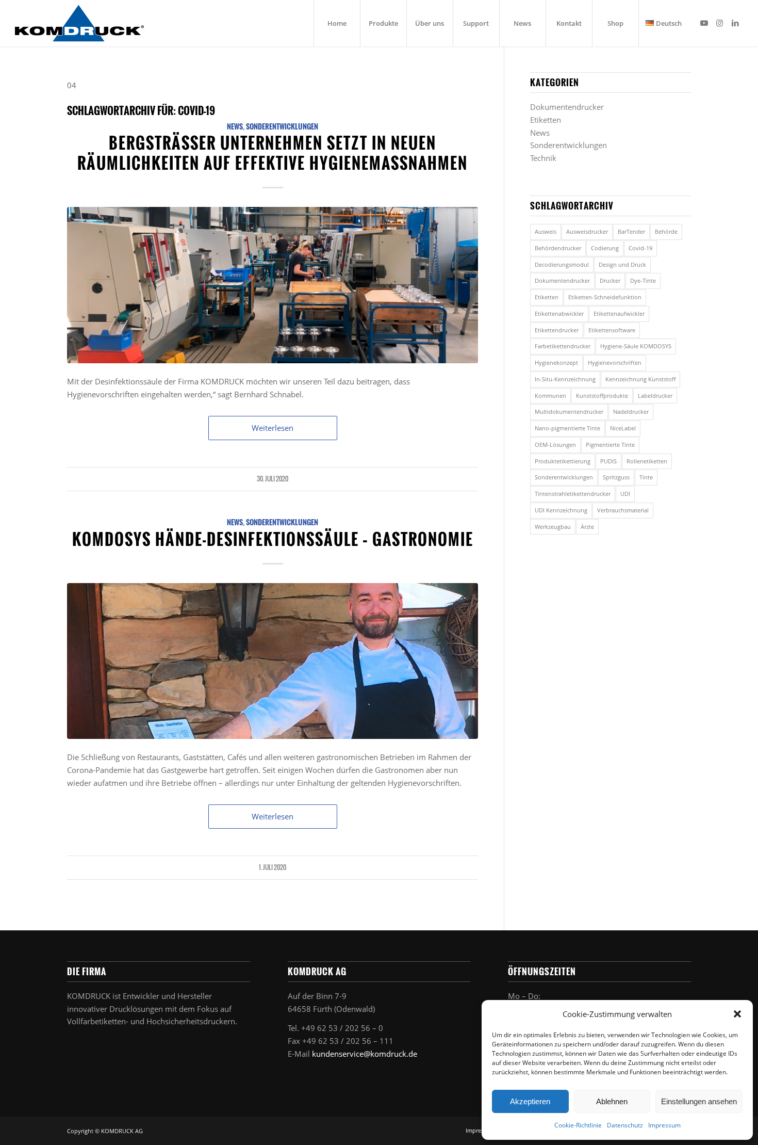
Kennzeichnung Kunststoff (640, 379)
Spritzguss (616, 477)
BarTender (631, 231)
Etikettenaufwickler (619, 313)
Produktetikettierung (562, 461)
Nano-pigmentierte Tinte (567, 428)
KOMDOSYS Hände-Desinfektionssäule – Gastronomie (272, 539)
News (235, 126)
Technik (543, 158)
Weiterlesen (272, 428)
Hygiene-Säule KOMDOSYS (635, 346)
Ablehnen (612, 1101)
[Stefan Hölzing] (272, 661)
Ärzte (587, 526)
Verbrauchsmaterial (623, 510)
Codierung (605, 248)
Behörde (666, 231)
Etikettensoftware (611, 330)
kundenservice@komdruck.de (364, 1054)
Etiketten (545, 120)
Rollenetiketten (647, 461)
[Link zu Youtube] (704, 22)
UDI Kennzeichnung (561, 510)
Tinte (646, 477)
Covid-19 (640, 248)
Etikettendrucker (557, 330)
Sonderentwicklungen (282, 126)
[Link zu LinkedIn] (735, 22)
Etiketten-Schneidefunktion (604, 297)
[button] (737, 1014)
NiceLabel (623, 428)
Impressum (664, 1125)
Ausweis (545, 231)
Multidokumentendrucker (569, 411)
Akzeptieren (530, 1101)
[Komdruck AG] (79, 23)
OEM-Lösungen (555, 444)
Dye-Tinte (643, 280)
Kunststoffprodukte (602, 395)
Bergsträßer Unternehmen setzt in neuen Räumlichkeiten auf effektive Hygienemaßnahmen (272, 152)
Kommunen (550, 395)
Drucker (610, 280)
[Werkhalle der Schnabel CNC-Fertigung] (272, 285)
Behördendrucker (558, 248)
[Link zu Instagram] (720, 22)
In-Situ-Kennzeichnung (565, 379)
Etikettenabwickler (559, 313)
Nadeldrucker (631, 411)
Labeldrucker (655, 395)
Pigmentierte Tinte (610, 444)
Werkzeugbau (553, 526)
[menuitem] (337, 23)
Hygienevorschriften (614, 362)
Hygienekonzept (556, 362)
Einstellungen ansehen (699, 1101)
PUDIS (608, 461)
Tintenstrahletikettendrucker (573, 493)
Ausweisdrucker (587, 231)
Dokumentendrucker (567, 107)
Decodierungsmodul (562, 264)
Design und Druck (622, 264)
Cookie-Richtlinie (578, 1125)
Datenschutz (625, 1125)
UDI (625, 493)
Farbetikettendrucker (562, 346)
